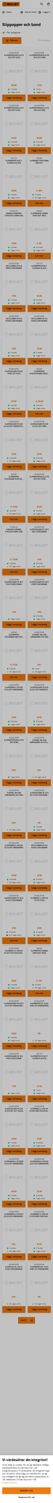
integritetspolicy (10, 1482)
